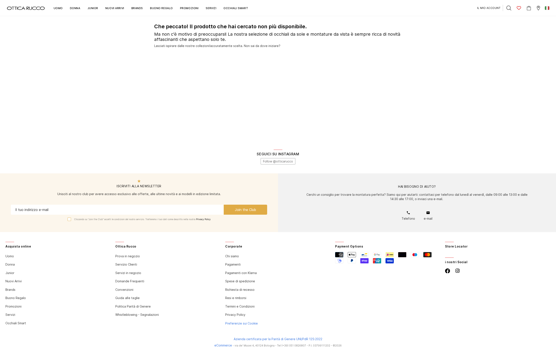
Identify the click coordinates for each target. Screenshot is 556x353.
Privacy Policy (203, 219)
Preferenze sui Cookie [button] (241, 323)
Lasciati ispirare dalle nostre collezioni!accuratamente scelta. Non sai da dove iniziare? (217, 46)
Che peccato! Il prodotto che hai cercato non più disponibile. (230, 26)
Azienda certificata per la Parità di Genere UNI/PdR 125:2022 (278, 339)
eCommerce (223, 345)
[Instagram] (457, 270)
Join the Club (245, 209)
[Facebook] (447, 271)
